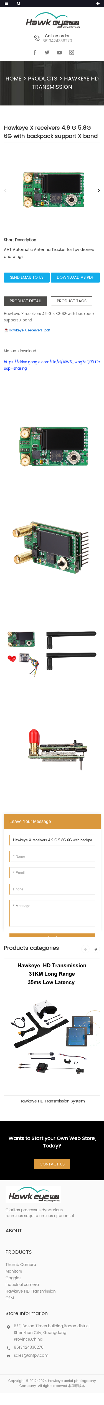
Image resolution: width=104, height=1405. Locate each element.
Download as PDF (75, 277)
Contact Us (52, 1164)
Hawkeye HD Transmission (65, 83)
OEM (10, 1298)
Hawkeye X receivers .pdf (29, 330)
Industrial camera (22, 1284)
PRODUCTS (42, 79)
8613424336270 (29, 1347)
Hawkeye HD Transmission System (52, 1101)
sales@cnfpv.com (31, 1355)
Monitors (14, 1271)
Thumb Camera (21, 1265)
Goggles (13, 1278)
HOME (13, 79)
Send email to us (27, 277)
